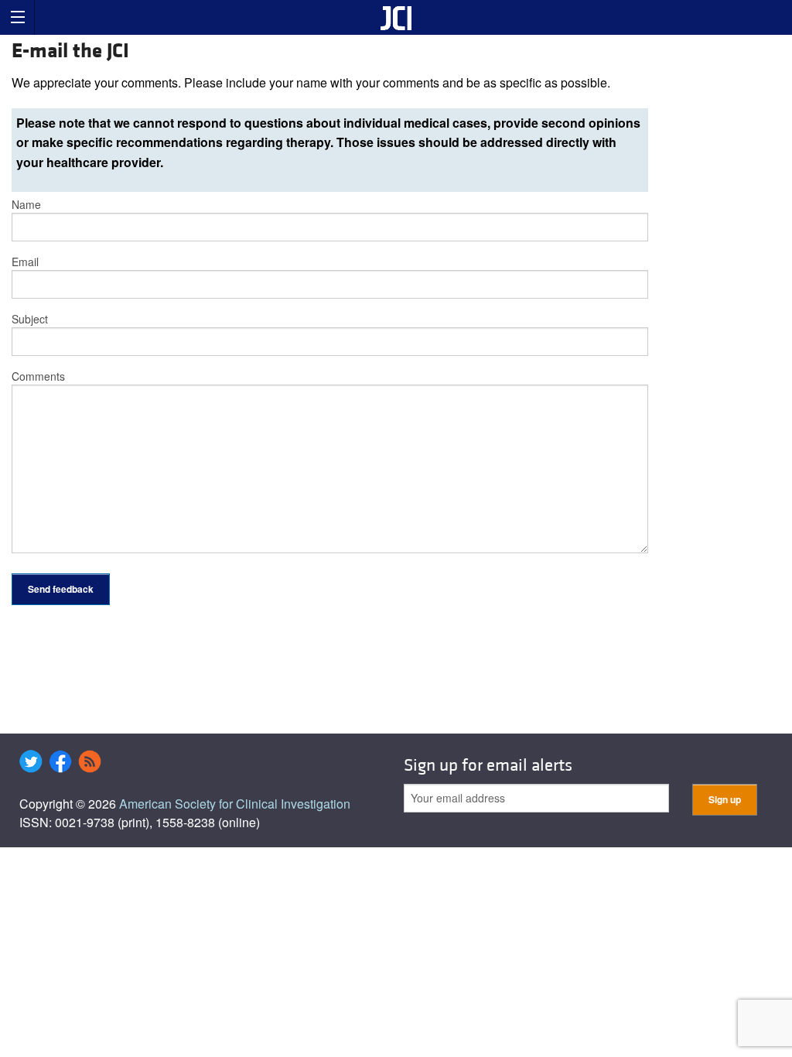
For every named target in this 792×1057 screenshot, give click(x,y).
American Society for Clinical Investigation (234, 803)
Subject (30, 319)
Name (26, 204)
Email (25, 261)
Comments (38, 376)
